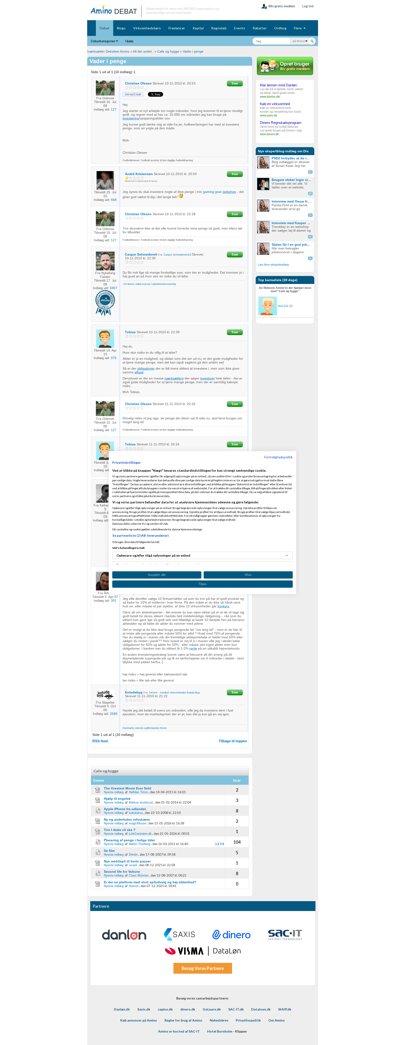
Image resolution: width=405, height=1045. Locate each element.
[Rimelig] (130, 87)
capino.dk (165, 1009)
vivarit (133, 865)
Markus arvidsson (141, 802)
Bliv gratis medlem (281, 6)
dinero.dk (187, 1009)
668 (113, 200)
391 (113, 600)
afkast (139, 372)
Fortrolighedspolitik (278, 457)
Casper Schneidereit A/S (177, 254)
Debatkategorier (103, 41)
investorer (207, 378)
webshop (229, 192)
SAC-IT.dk (236, 1009)
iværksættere (174, 378)
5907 (113, 288)
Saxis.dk (143, 1009)
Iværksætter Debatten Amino (108, 51)
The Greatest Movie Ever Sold (127, 788)
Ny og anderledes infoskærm (127, 819)
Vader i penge (193, 51)
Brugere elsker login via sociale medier (292, 180)
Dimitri (133, 854)
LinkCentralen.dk (140, 833)
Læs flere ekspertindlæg (273, 264)
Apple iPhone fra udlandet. (125, 809)
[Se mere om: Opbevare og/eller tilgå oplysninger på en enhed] (287, 555)
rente (193, 648)
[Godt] (138, 87)
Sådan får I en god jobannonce (292, 244)
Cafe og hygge (168, 51)
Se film (109, 851)
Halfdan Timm (138, 792)
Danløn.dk (122, 1009)
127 (113, 109)
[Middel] (134, 87)
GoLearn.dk (212, 1009)
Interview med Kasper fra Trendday (292, 223)
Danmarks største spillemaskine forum (145, 728)
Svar (235, 83)
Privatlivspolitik (248, 1020)
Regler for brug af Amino (183, 1020)
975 (113, 358)
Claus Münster (139, 875)
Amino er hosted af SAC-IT (179, 1031)
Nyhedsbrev (219, 1020)
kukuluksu (136, 813)
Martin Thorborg (139, 844)
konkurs (223, 606)
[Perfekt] (142, 87)
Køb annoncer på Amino (138, 1020)
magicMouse (137, 823)
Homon (134, 886)
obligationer (146, 368)
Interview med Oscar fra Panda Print (292, 201)
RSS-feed (100, 741)
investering (131, 118)
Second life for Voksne (122, 871)
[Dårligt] (127, 87)
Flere (299, 28)
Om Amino (276, 1020)
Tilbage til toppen (233, 741)
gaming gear (212, 192)
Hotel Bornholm (219, 1031)
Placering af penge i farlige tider (129, 840)
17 (310, 193)
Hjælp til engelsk (117, 798)
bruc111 (283, 306)
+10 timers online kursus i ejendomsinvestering (149, 284)
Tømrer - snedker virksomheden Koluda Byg (174, 692)
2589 (113, 714)
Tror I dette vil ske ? (119, 830)
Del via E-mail (133, 94)
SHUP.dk (284, 1009)
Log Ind (307, 6)
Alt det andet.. (143, 51)
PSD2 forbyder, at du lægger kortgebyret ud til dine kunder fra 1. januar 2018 (292, 158)
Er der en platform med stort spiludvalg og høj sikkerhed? (150, 882)
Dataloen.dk (261, 1009)
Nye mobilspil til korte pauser (127, 861)
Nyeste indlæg (114, 792)
